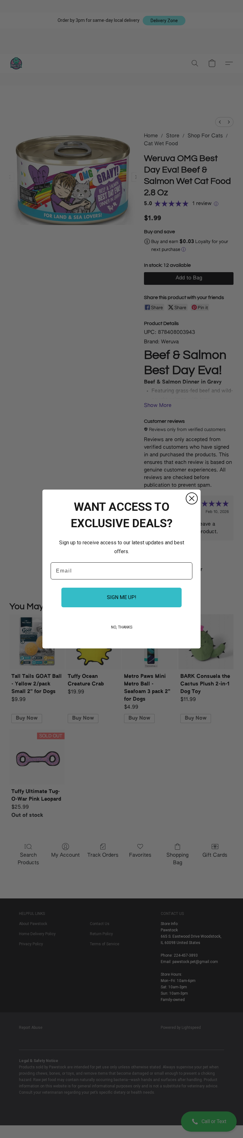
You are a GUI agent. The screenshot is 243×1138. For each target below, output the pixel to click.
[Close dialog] (191, 498)
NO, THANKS (121, 627)
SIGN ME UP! (121, 597)
